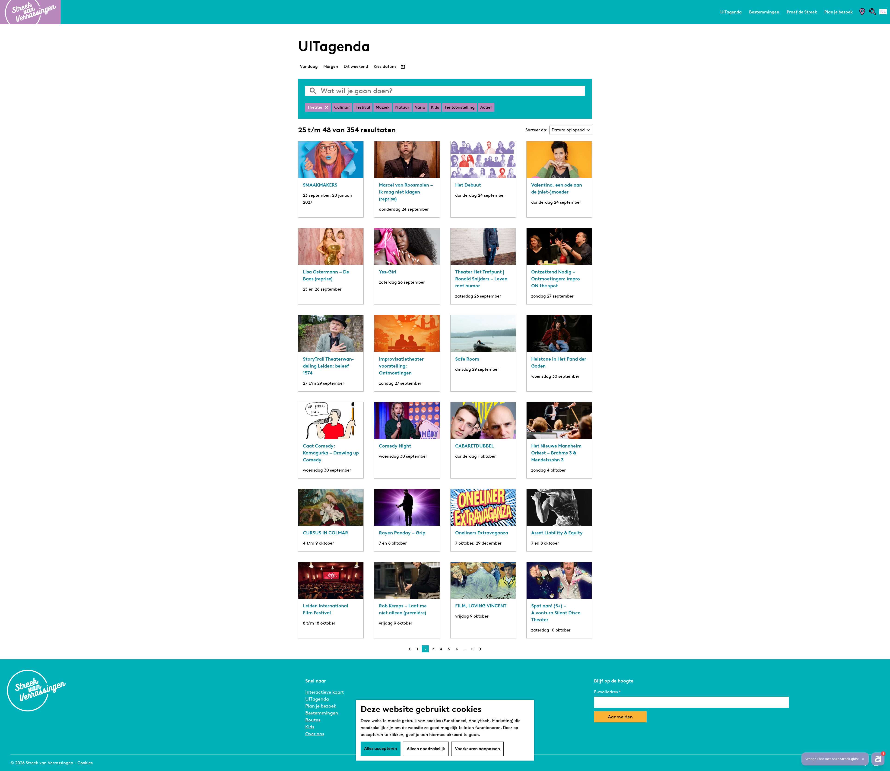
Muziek (383, 107)
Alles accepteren (380, 748)
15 (473, 649)
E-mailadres (606, 692)
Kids (435, 107)
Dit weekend (356, 66)
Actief (486, 107)
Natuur (402, 107)
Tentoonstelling (460, 107)
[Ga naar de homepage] (30, 12)
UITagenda (317, 699)
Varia (420, 107)
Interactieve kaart (324, 692)
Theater (315, 107)
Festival (363, 107)
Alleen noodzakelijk (426, 748)
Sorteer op (536, 130)
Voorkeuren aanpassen (477, 748)
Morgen (330, 66)
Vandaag (309, 66)
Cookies (85, 762)
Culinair (342, 107)
